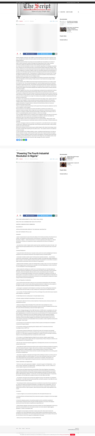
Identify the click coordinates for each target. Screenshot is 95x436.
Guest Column (69, 11)
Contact (23, 428)
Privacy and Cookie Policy (64, 434)
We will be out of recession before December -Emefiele (72, 22)
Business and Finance (22, 150)
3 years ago (70, 165)
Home (17, 2)
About (20, 428)
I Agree (72, 434)
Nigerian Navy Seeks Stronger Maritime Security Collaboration (73, 157)
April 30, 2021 (27, 21)
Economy (32, 21)
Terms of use (28, 428)
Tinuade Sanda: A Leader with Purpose (73, 163)
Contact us (23, 2)
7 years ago (70, 32)
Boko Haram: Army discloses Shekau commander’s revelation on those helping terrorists (73, 29)
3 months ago (70, 160)
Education (62, 11)
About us (20, 2)
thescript (21, 21)
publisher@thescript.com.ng (73, 429)
